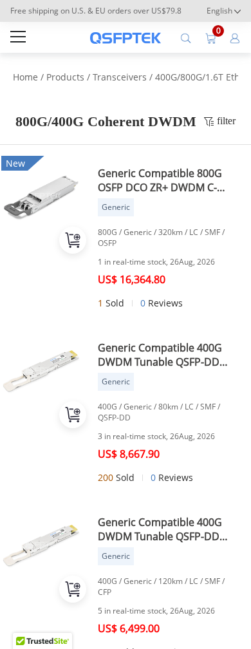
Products (65, 77)
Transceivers (120, 77)
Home (25, 77)
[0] (210, 37)
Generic (116, 207)
